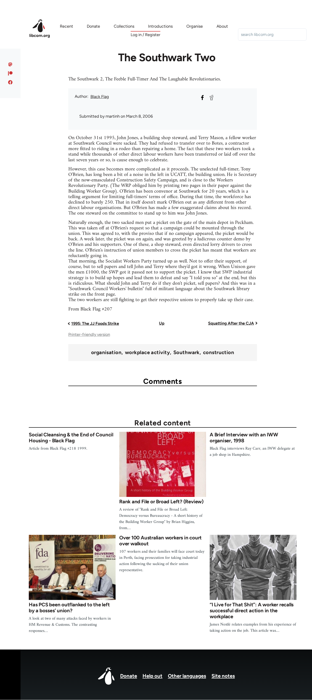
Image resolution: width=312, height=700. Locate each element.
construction (218, 352)
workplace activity (147, 352)
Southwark (186, 352)
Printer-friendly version (89, 334)
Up (161, 323)
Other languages (187, 676)
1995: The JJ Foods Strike (95, 323)
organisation (106, 352)
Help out (152, 676)
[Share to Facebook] (202, 97)
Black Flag (99, 96)
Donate (128, 676)
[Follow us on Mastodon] (10, 64)
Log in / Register (145, 34)
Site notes (223, 676)
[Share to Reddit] (211, 97)
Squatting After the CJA (231, 323)
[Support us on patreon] (10, 73)
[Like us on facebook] (10, 82)
